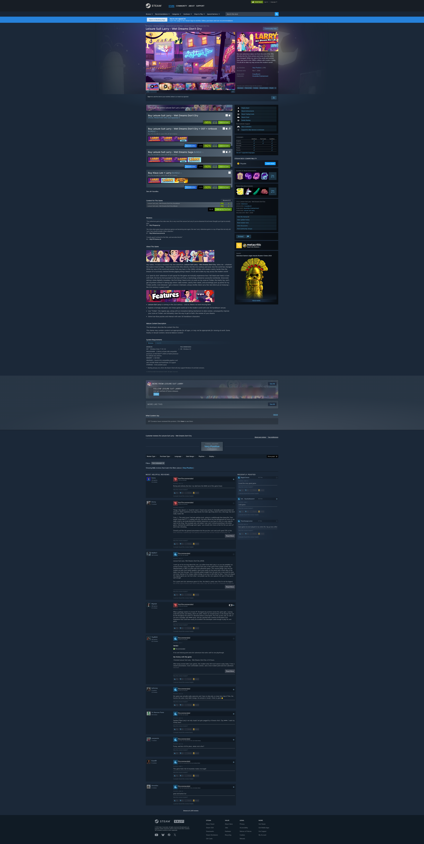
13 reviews (154, 692)
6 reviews (154, 763)
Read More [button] (230, 536)
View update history (243, 220)
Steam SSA (210, 828)
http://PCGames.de (155, 239)
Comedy (255, 88)
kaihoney (154, 688)
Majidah (154, 604)
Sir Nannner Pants (157, 712)
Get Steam (262, 824)
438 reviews (154, 555)
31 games (154, 690)
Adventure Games (159, 26)
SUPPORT (200, 6)
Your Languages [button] (157, 463)
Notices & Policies (246, 831)
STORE (171, 6)
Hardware (228, 831)
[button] (149, 14)
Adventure (240, 88)
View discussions (242, 226)
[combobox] (250, 14)
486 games (154, 606)
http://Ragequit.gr (154, 225)
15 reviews (154, 482)
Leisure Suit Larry (249, 210)
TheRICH (154, 637)
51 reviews (154, 608)
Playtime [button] (201, 456)
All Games (149, 26)
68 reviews (154, 714)
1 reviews (154, 788)
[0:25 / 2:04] (190, 57)
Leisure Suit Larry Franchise (174, 26)
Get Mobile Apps (264, 828)
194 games (154, 480)
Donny (153, 502)
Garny (153, 478)
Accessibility (244, 828)
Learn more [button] (270, 163)
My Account (262, 835)
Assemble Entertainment (260, 76)
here (182, 421)
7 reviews (154, 740)
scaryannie (155, 738)
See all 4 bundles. (152, 191)
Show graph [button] (271, 456)
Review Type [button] (151, 456)
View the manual (242, 217)
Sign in (150, 96)
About (192, 6)
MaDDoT (154, 553)
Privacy (242, 824)
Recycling (228, 835)
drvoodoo (154, 785)
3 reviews (154, 504)
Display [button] (211, 456)
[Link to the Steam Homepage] (154, 8)
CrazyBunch (256, 74)
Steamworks (210, 831)
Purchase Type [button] (165, 456)
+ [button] (275, 88)
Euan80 (154, 761)
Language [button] (178, 456)
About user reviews (260, 437)
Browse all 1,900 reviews (190, 811)
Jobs (226, 828)
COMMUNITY (181, 6)
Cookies (242, 835)
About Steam (210, 824)
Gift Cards (209, 838)
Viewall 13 (272, 191)
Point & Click (248, 88)
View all (275, 415)
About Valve (229, 824)
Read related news (243, 223)
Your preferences (273, 437)
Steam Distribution (212, 835)
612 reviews (154, 641)
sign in (266, 2)
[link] (210, 122)
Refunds (242, 838)
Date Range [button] (190, 456)
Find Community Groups (244, 229)
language (273, 2)
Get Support (262, 831)
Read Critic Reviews (253, 247)
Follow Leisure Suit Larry (167, 389)
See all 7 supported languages (245, 153)
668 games (154, 639)
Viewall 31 (272, 176)
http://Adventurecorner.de (157, 233)
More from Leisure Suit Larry (167, 384)
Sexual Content (264, 88)
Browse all (227, 200)
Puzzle (271, 88)
